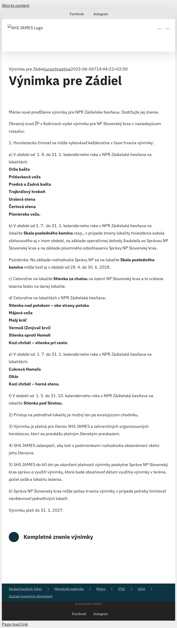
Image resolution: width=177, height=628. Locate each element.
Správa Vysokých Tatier (25, 589)
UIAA (141, 589)
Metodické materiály (69, 589)
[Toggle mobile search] (159, 26)
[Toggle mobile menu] (167, 26)
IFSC (121, 589)
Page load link (15, 624)
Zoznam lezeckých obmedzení (31, 596)
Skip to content (15, 5)
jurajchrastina (57, 69)
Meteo (101, 589)
